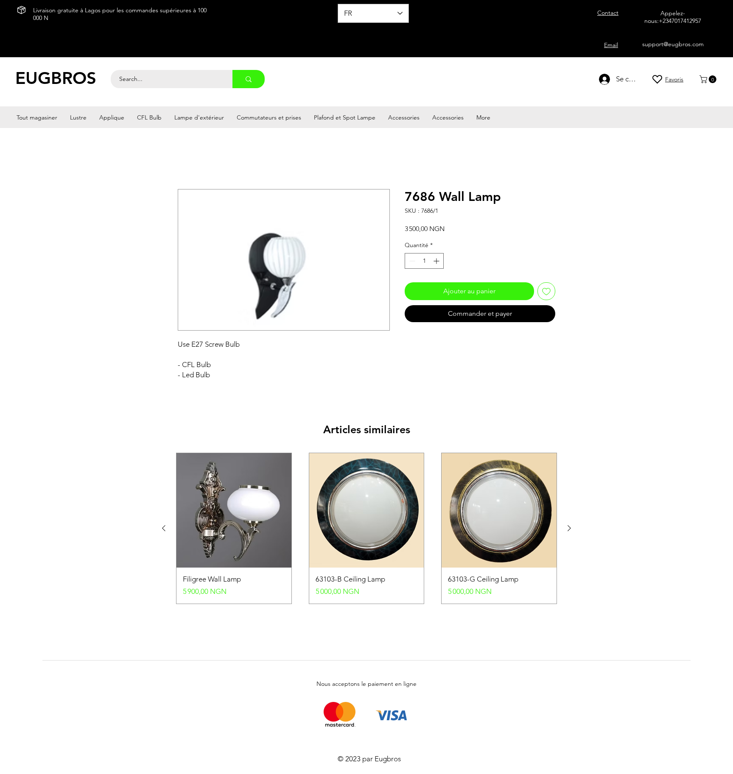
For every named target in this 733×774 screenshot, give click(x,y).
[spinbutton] (424, 260)
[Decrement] (411, 260)
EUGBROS (55, 78)
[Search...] (248, 79)
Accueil (189, 158)
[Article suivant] (569, 528)
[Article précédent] (164, 528)
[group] (366, 528)
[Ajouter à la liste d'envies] (546, 291)
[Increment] (437, 260)
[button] (708, 79)
